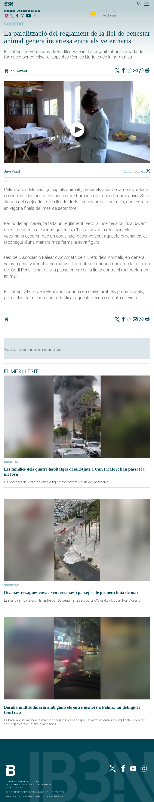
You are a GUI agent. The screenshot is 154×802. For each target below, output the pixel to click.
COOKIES (10, 796)
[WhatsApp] (141, 71)
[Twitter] (117, 71)
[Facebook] (17, 16)
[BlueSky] (35, 16)
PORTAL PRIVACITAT (55, 796)
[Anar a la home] (6, 16)
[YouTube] (28, 16)
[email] (135, 71)
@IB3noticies (134, 171)
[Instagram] (22, 16)
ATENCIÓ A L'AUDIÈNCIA (25, 796)
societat (14, 24)
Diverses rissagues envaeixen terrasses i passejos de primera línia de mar (71, 592)
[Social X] (12, 16)
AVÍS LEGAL (40, 796)
